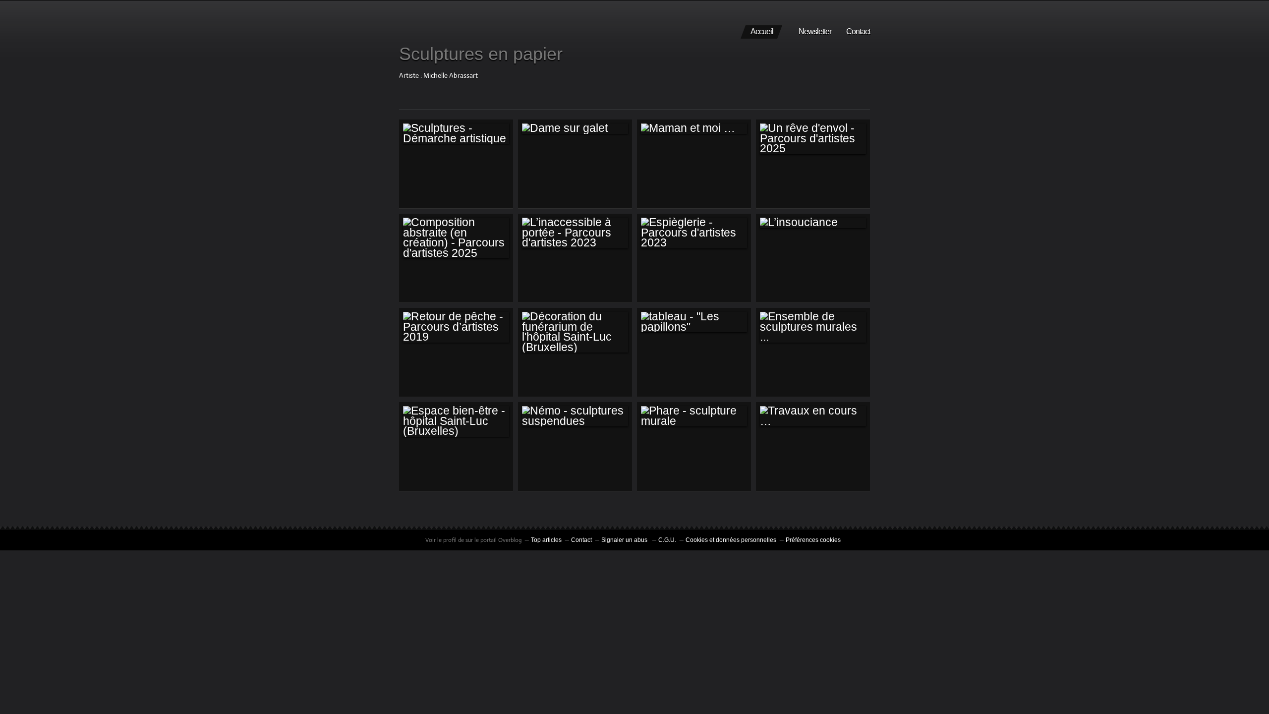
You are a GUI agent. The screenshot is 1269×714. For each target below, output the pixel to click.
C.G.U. (667, 539)
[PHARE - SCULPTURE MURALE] (694, 416)
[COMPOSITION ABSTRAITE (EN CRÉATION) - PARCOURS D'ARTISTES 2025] (456, 238)
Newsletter (815, 31)
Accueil (761, 31)
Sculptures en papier (481, 54)
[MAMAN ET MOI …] (694, 128)
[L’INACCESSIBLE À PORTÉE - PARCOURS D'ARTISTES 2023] (575, 233)
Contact (858, 31)
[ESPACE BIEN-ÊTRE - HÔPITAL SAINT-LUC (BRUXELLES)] (456, 421)
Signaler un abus (625, 539)
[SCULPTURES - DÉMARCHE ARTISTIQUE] (456, 133)
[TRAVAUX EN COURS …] (813, 416)
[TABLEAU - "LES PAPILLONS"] (694, 322)
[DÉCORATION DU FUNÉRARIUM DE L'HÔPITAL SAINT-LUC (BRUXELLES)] (575, 332)
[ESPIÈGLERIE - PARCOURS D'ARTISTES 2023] (694, 233)
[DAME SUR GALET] (575, 128)
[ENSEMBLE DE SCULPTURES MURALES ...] (813, 327)
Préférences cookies (813, 539)
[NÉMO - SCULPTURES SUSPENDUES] (575, 416)
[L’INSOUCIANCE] (813, 223)
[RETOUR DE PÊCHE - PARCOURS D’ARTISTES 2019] (456, 327)
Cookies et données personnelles (731, 539)
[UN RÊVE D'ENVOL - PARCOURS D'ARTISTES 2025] (813, 138)
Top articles (546, 539)
